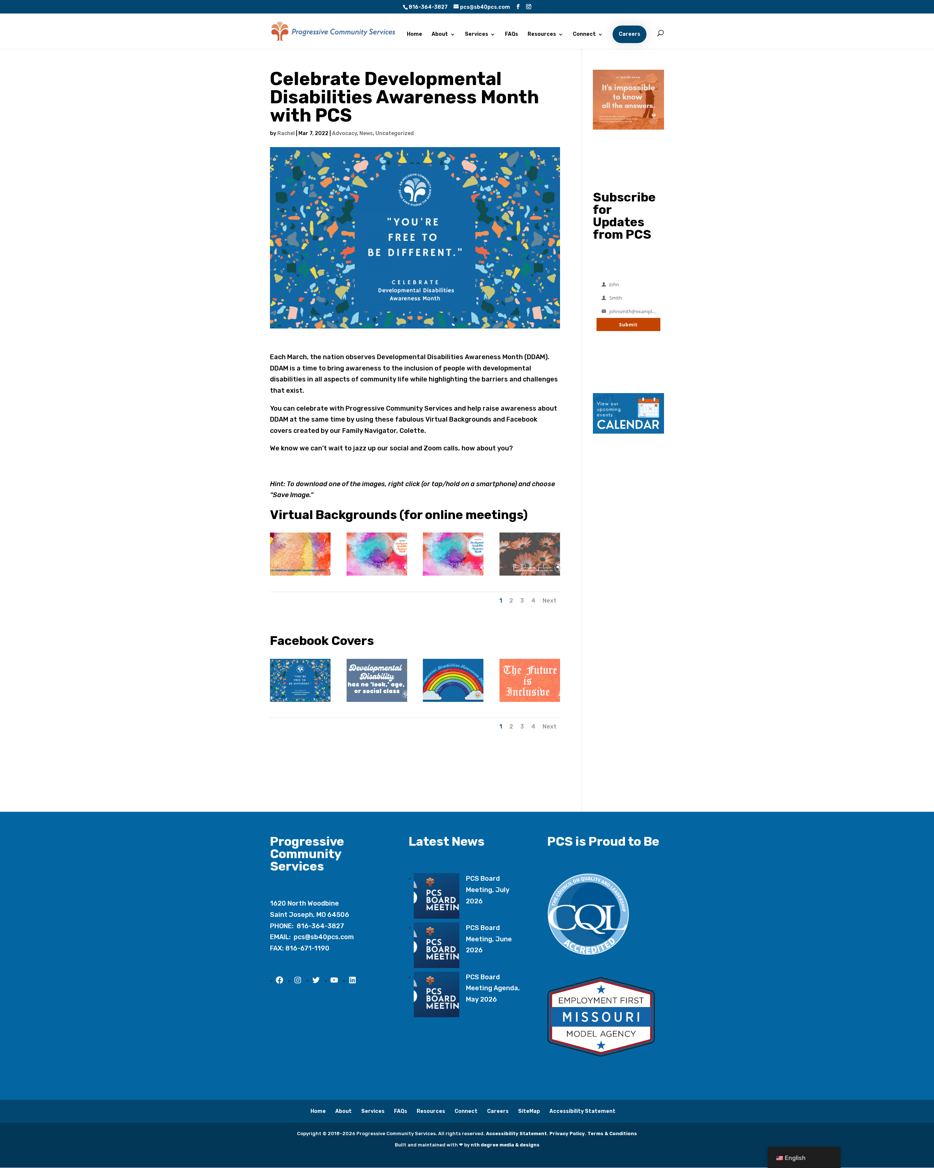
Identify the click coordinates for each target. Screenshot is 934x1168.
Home (414, 34)
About (440, 34)
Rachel (286, 133)
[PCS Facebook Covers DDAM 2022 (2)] (300, 702)
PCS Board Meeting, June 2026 (489, 939)
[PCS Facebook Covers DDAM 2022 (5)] (529, 702)
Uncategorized (394, 133)
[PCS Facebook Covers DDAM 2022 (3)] (377, 702)
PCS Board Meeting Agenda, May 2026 (493, 988)
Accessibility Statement (582, 1111)
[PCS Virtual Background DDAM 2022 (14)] (377, 576)
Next (549, 600)
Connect (584, 34)
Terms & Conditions (612, 1133)
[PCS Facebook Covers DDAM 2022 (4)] (453, 702)
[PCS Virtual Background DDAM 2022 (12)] (529, 576)
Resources (542, 34)
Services (476, 34)
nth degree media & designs (505, 1145)
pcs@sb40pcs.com (324, 937)
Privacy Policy (567, 1133)
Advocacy (344, 133)
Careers (629, 34)
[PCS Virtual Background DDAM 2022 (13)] (453, 576)
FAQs (511, 34)
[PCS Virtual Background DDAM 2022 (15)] (300, 576)
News (366, 133)
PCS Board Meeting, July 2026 (487, 890)
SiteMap (529, 1111)
